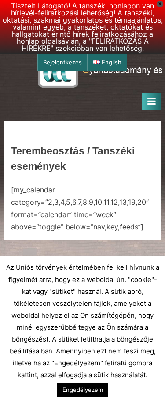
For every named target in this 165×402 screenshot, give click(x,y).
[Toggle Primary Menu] (151, 101)
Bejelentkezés (62, 62)
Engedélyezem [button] (82, 389)
